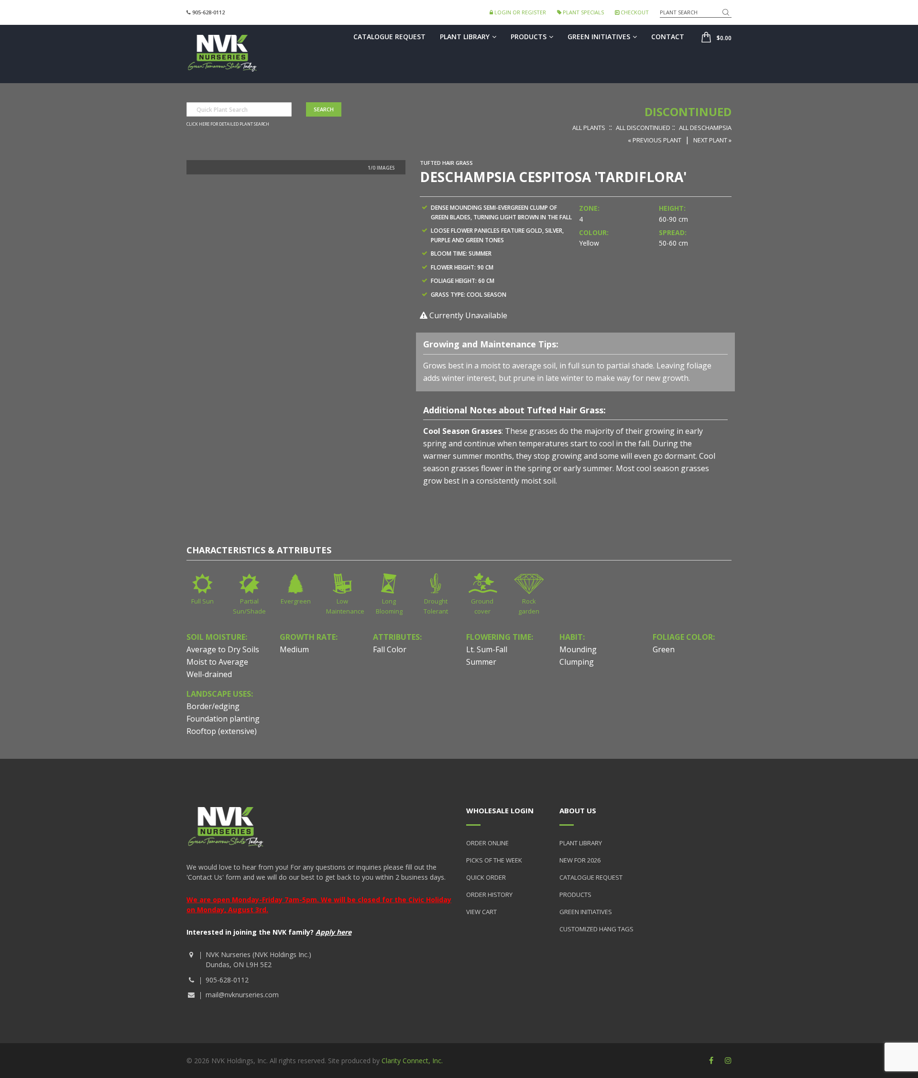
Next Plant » (712, 140)
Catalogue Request (389, 36)
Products (528, 36)
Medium (294, 649)
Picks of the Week (494, 860)
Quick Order (486, 877)
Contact (667, 36)
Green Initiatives (599, 36)
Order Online (487, 843)
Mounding (578, 649)
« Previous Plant (654, 140)
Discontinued (688, 111)
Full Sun (202, 601)
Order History (489, 894)
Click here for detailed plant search (227, 124)
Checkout (634, 12)
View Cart (481, 911)
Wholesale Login (500, 810)
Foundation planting (223, 718)
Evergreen (296, 601)
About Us (577, 810)
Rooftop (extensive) (221, 731)
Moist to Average (217, 662)
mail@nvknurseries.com (242, 994)
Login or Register (519, 12)
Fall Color (389, 649)
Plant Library (465, 36)
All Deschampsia (705, 127)
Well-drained (209, 674)
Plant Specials (582, 12)
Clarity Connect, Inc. (412, 1060)
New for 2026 (580, 860)
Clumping (576, 662)
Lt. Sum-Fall (486, 649)
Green (664, 649)
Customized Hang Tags (596, 929)
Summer (481, 662)
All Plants (588, 127)
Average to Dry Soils (222, 649)
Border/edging (213, 706)
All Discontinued (643, 127)
